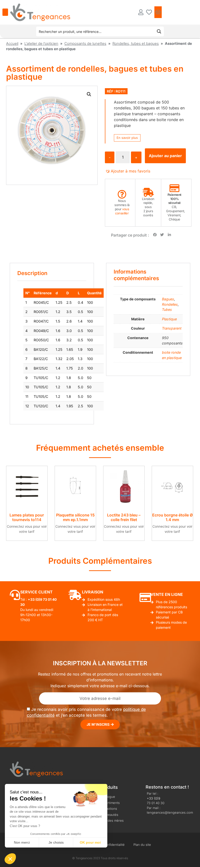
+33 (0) (34, 599)
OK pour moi (90, 842)
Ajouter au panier (165, 155)
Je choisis (56, 842)
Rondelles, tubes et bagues (135, 43)
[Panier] (158, 12)
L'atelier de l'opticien (41, 43)
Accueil (12, 43)
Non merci (22, 842)
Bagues (168, 299)
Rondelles (170, 304)
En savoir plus (127, 138)
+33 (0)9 (153, 798)
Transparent (171, 328)
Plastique (169, 319)
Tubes (167, 309)
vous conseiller (122, 211)
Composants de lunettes (85, 43)
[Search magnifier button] (159, 31)
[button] (89, 94)
